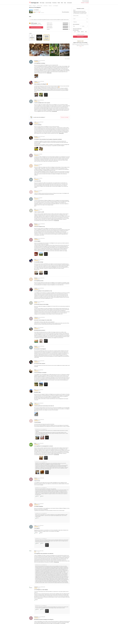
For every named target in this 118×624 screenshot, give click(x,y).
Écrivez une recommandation (36, 27)
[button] (49, 117)
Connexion (83, 2)
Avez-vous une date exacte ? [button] (77, 28)
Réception (34, 5)
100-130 (82, 31)
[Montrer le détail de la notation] (39, 552)
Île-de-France (46, 5)
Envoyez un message (64, 117)
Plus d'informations (65, 12)
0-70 (75, 31)
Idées (65, 2)
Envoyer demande (80, 36)
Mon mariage (42, 2)
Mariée (59, 2)
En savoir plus (49, 72)
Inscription (87, 2)
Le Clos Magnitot (55, 5)
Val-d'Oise (50, 5)
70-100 (78, 31)
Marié (62, 2)
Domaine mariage (39, 5)
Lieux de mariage (48, 2)
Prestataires (54, 2)
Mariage (30, 5)
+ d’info (80, 46)
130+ (86, 31)
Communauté (69, 2)
